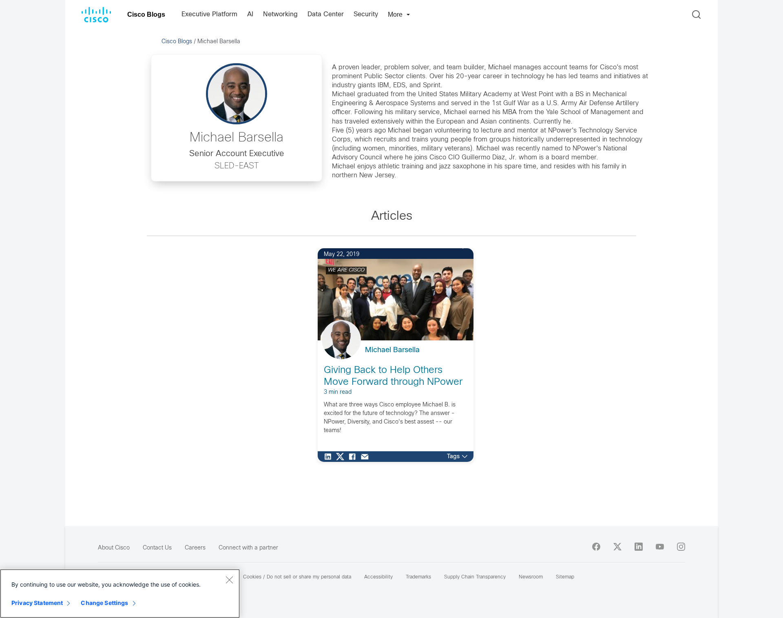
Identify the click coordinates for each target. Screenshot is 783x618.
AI (250, 14)
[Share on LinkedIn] (330, 456)
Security (366, 14)
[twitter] (617, 547)
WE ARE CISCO (346, 270)
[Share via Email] (367, 456)
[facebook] (596, 547)
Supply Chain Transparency (475, 577)
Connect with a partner (248, 548)
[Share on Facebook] (354, 456)
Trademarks (418, 577)
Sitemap (565, 577)
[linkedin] (639, 547)
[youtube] (660, 547)
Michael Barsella (392, 350)
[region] (120, 593)
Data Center (325, 14)
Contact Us (157, 548)
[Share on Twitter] (342, 456)
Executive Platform (209, 14)
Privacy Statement (37, 602)
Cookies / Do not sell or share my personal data (297, 577)
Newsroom (531, 577)
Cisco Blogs (146, 14)
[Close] (229, 580)
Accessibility (378, 577)
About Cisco (114, 548)
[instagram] (681, 547)
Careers (195, 548)
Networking (280, 14)
